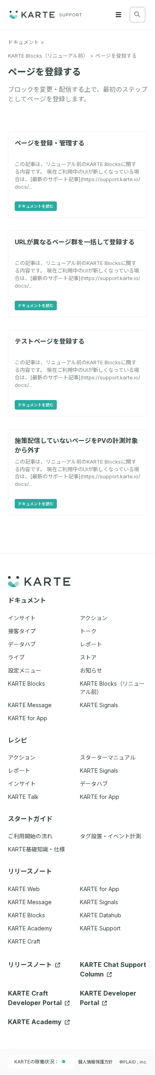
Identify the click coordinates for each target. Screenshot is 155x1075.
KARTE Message (30, 902)
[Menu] (118, 15)
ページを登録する (116, 55)
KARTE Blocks (26, 915)
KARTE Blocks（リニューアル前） (48, 55)
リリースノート (31, 965)
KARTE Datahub (100, 915)
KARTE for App (99, 889)
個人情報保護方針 (95, 1062)
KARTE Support (100, 928)
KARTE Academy (30, 928)
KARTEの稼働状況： (36, 1062)
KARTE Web (24, 889)
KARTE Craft (24, 941)
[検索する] (137, 14)
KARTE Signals (99, 902)
